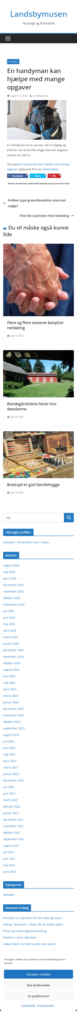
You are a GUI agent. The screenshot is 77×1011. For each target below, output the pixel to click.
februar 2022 (11, 806)
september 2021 (14, 839)
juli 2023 (8, 741)
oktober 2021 (11, 832)
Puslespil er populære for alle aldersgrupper (32, 918)
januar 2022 (11, 813)
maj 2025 (9, 624)
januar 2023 (11, 774)
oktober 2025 (11, 598)
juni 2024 (9, 676)
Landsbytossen (41, 95)
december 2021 (13, 819)
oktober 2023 (11, 722)
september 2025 (14, 604)
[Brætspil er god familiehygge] (38, 434)
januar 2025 (11, 643)
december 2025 (13, 585)
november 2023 (13, 715)
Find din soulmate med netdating (44, 215)
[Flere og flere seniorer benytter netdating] (38, 246)
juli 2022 (8, 787)
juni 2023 (9, 748)
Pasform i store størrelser (20, 937)
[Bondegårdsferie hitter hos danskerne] (38, 353)
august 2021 (11, 845)
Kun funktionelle (38, 985)
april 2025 (9, 630)
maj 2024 (9, 683)
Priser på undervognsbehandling (25, 931)
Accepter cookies (38, 974)
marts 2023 (10, 767)
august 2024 (11, 669)
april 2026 (9, 578)
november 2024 (13, 656)
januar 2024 (11, 702)
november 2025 (13, 591)
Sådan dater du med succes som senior (29, 944)
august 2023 (11, 735)
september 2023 (14, 728)
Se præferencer (38, 996)
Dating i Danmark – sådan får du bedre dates (33, 924)
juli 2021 (8, 852)
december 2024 (13, 650)
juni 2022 (9, 793)
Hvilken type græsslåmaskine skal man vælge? (37, 203)
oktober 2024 (11, 663)
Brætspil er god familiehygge (33, 484)
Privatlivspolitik (45, 1005)
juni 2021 (9, 859)
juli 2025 (8, 611)
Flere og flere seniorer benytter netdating (35, 325)
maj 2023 (9, 754)
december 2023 (13, 709)
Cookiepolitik (28, 1005)
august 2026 (11, 565)
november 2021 (13, 826)
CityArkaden (50, 169)
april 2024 (9, 689)
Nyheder (13, 61)
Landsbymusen (38, 13)
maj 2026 (9, 572)
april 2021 (9, 872)
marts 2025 (10, 637)
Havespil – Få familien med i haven (26, 542)
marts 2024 (10, 696)
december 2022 (13, 780)
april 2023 (9, 761)
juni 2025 (9, 617)
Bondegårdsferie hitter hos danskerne (31, 406)
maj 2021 (9, 865)
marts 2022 (10, 800)
